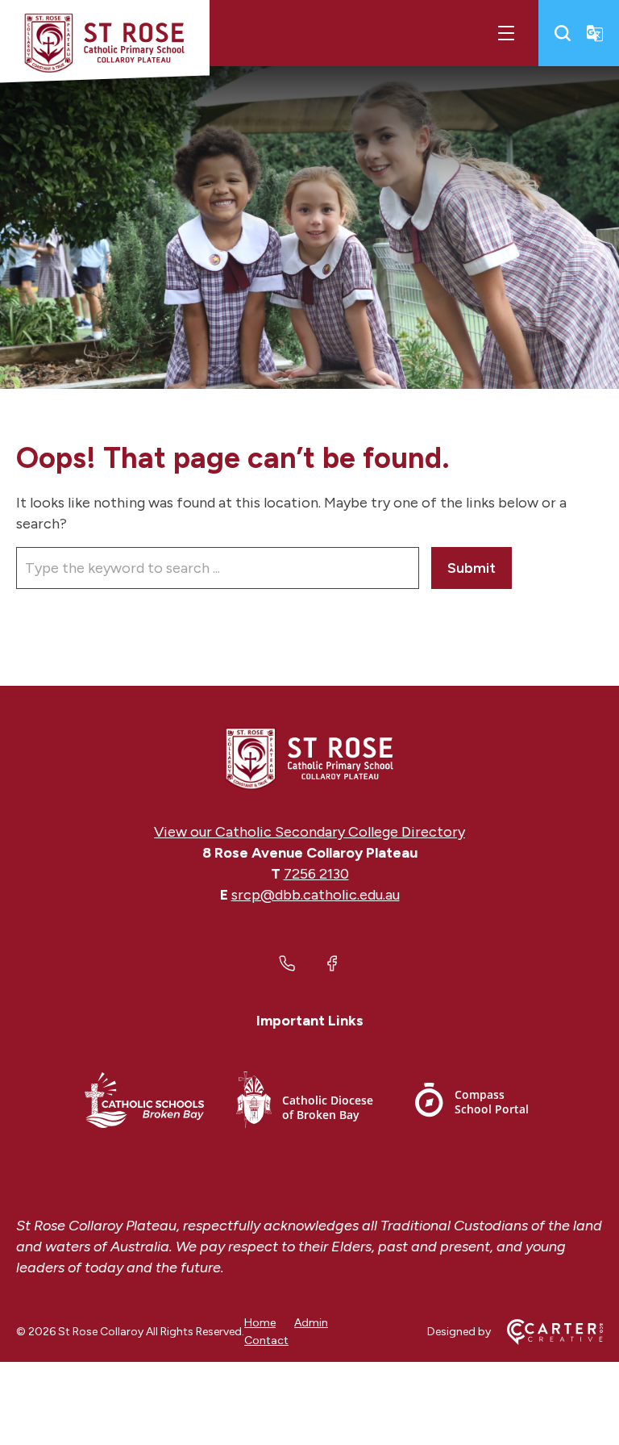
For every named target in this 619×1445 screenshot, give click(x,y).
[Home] (309, 758)
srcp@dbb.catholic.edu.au (315, 895)
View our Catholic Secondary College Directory (309, 832)
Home (260, 1323)
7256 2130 (316, 874)
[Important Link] (144, 1102)
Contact (266, 1340)
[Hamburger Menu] (506, 33)
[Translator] (595, 33)
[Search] (562, 33)
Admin (311, 1323)
